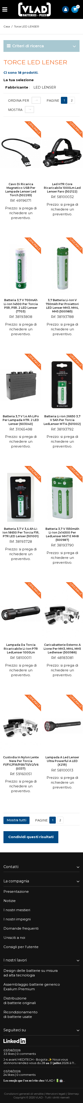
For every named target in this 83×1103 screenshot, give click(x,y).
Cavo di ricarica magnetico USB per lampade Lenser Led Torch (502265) (20, 189)
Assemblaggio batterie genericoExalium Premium (31, 986)
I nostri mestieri (16, 910)
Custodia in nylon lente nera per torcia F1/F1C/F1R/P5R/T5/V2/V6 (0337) (21, 763)
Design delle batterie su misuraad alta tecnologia (30, 972)
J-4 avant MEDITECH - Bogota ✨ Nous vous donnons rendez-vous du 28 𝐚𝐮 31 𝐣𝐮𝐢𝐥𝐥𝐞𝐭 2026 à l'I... (39, 1061)
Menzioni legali (55, 1093)
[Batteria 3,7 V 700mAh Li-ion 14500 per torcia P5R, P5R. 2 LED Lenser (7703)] (20, 269)
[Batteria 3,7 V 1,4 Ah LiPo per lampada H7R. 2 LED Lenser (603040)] (20, 386)
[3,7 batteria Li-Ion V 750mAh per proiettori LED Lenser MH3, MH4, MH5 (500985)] (62, 269)
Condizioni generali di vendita (24, 1093)
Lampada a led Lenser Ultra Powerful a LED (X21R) (62, 761)
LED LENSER (44, 87)
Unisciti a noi (14, 937)
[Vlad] (34, 9)
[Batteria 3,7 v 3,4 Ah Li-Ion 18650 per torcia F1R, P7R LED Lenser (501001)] (20, 498)
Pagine (53, 100)
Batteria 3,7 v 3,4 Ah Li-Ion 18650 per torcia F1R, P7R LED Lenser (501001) (21, 532)
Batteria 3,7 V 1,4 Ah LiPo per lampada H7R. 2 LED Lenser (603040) (21, 420)
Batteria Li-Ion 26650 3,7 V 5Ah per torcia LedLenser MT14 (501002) (62, 420)
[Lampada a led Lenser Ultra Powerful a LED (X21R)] (62, 727)
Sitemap (73, 1093)
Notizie (9, 900)
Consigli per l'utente (21, 947)
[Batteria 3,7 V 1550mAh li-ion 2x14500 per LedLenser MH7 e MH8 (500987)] (62, 498)
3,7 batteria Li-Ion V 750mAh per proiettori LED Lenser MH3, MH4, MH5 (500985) (62, 305)
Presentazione (16, 891)
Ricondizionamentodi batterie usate (20, 1014)
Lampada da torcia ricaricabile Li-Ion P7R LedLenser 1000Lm (21, 648)
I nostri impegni (17, 919)
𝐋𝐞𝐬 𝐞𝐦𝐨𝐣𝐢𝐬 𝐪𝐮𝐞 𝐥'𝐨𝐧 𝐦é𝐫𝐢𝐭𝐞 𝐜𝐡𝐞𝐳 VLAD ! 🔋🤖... (34, 1080)
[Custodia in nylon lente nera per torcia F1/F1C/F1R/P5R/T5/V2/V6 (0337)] (20, 727)
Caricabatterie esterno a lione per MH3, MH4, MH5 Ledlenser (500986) (62, 648)
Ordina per (18, 100)
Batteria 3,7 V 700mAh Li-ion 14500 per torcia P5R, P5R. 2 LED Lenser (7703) (21, 305)
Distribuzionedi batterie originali (19, 1000)
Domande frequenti (21, 928)
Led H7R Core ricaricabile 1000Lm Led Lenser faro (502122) (62, 187)
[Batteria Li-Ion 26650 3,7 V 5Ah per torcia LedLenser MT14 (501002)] (62, 386)
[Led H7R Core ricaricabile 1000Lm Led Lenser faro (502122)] (62, 153)
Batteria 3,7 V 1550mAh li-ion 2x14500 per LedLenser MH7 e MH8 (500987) (62, 534)
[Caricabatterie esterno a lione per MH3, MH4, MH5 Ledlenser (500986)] (62, 614)
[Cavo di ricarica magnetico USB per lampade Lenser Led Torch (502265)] (20, 153)
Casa (6, 26)
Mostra (15, 109)
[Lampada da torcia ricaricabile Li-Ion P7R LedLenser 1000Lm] (20, 614)
